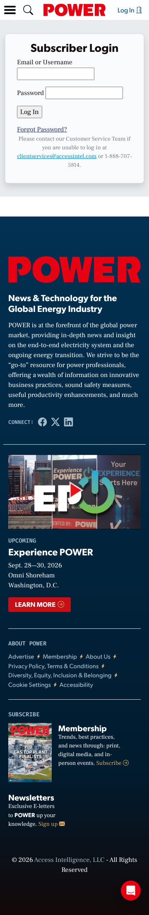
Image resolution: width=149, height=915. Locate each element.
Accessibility (76, 685)
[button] (10, 10)
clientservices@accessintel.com (56, 156)
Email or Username (44, 62)
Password (30, 93)
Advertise (21, 656)
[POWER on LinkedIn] (68, 422)
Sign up (48, 824)
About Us (98, 656)
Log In (127, 9)
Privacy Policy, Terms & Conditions (53, 666)
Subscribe (109, 763)
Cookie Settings (29, 685)
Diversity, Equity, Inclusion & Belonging (60, 675)
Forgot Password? (42, 130)
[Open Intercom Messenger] (131, 890)
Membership (60, 656)
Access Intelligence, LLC (69, 860)
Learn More (36, 604)
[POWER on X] (55, 422)
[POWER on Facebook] (42, 422)
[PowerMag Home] (74, 10)
